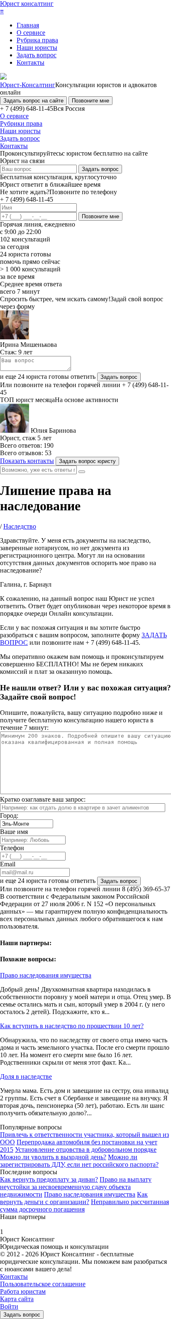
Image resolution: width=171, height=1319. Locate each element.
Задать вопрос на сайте (33, 101)
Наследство (19, 526)
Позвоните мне (90, 101)
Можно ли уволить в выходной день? (53, 1157)
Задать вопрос (36, 55)
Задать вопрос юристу (87, 461)
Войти (9, 1306)
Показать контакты (27, 460)
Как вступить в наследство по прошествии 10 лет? (72, 1025)
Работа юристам (23, 1291)
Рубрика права (37, 40)
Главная (28, 25)
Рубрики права (21, 123)
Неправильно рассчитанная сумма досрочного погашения (84, 1205)
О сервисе (31, 32)
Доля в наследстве (26, 1076)
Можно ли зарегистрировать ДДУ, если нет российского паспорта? (79, 1160)
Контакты (30, 62)
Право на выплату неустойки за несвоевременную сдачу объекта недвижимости (75, 1187)
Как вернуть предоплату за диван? (49, 1179)
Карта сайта (17, 1298)
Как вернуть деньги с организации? (74, 1198)
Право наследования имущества (45, 975)
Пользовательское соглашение (43, 1283)
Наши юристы (37, 47)
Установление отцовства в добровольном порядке (85, 1149)
